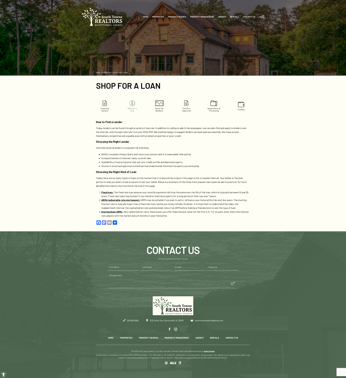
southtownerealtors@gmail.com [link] (208, 320)
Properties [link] (158, 17)
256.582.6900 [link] (133, 320)
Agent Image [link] (209, 351)
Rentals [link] (234, 17)
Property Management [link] (202, 17)
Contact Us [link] (249, 17)
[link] (3, 374)
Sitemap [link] (175, 351)
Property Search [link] (177, 17)
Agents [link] (222, 17)
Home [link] (145, 17)
